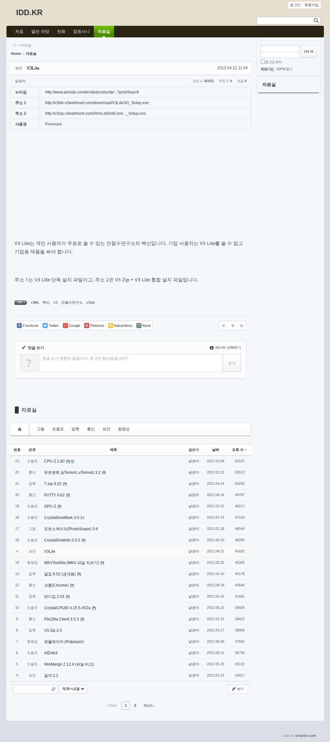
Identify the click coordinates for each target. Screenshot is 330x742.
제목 (113, 450)
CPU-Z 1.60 (55, 461)
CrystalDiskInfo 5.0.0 (62, 540)
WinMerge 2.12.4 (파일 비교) (69, 664)
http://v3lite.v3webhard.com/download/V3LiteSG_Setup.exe (97, 103)
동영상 (124, 429)
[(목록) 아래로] (232, 325)
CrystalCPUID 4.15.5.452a (68, 608)
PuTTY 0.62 (55, 495)
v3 (55, 302)
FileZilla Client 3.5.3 (62, 619)
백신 (46, 302)
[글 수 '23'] (20, 429)
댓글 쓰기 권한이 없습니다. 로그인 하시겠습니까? (85, 358)
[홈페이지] (14, 45)
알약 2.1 (51, 675)
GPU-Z (50, 506)
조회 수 (238, 450)
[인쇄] (241, 325)
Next (148, 705)
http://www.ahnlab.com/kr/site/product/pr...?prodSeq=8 (92, 92)
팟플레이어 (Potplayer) (64, 641)
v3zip (90, 302)
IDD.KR (29, 12)
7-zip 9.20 (53, 484)
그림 (40, 429)
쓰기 (239, 689)
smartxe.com (305, 735)
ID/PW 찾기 (284, 69)
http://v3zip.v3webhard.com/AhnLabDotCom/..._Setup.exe (95, 113)
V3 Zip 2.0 (53, 630)
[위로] (223, 325)
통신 (91, 429)
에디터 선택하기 (227, 347)
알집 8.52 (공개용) (60, 574)
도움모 (58, 429)
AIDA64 (51, 653)
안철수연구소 (71, 302)
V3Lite (33, 68)
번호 (17, 450)
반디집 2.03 (54, 596)
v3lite (35, 302)
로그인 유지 (273, 62)
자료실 (26, 45)
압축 (75, 429)
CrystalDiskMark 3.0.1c (64, 517)
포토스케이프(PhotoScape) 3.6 (71, 529)
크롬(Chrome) (57, 585)
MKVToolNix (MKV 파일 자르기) (72, 563)
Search (53, 689)
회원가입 (267, 69)
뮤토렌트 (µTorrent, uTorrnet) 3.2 (73, 472)
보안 (106, 429)
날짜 (215, 450)
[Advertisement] (131, 187)
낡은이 (20, 81)
